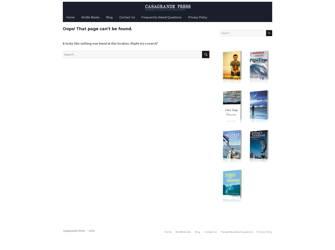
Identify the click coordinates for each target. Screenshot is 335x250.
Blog (109, 17)
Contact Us (127, 17)
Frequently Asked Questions (161, 17)
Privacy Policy (197, 17)
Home (70, 17)
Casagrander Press (74, 230)
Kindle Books (90, 17)
